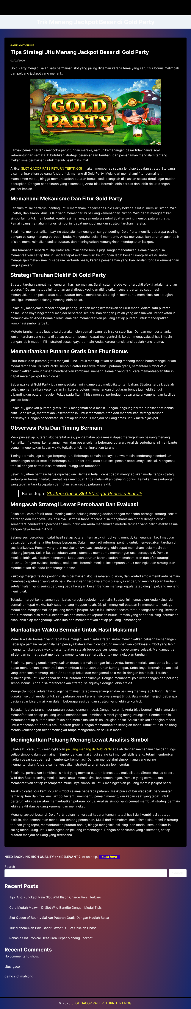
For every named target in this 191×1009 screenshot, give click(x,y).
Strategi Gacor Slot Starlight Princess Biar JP (94, 493)
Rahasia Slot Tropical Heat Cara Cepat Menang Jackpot (51, 938)
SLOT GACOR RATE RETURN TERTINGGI (101, 1003)
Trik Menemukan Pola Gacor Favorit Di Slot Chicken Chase (53, 928)
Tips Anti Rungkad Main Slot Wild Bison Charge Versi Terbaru (55, 897)
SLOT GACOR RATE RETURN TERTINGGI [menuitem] (51, 168)
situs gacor (12, 966)
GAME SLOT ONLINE (22, 45)
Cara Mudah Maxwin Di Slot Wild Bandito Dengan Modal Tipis (55, 907)
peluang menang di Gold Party (89, 749)
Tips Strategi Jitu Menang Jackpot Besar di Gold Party (79, 52)
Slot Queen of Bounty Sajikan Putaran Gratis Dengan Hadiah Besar (59, 918)
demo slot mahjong (18, 976)
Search (9, 867)
